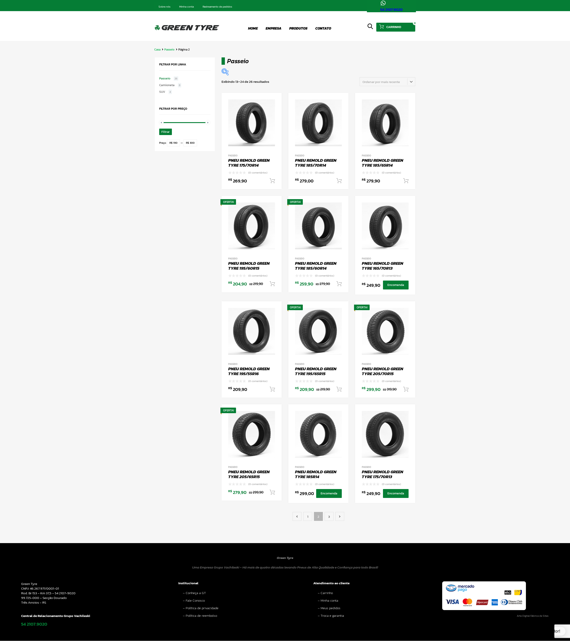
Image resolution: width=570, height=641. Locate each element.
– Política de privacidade (200, 608)
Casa (157, 49)
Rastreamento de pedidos (217, 7)
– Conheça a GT (194, 592)
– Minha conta (328, 600)
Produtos (298, 28)
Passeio (169, 49)
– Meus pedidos (329, 608)
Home (253, 28)
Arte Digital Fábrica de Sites (532, 616)
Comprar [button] (272, 181)
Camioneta (167, 85)
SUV (162, 92)
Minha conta (186, 7)
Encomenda (395, 285)
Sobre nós (164, 7)
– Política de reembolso (200, 615)
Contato (323, 28)
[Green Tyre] (187, 29)
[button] (536, 631)
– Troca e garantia (331, 615)
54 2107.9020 (391, 9)
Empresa (273, 28)
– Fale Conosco (194, 600)
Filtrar (165, 132)
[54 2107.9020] (383, 3)
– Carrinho (325, 592)
